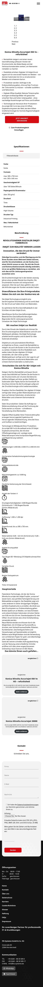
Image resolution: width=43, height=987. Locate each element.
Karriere (5, 902)
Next (13, 44)
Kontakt (5, 890)
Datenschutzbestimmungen (27, 805)
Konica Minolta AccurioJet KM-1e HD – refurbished (22, 680)
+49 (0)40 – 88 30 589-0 (16, 959)
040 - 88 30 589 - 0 (14, 3)
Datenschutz (7, 898)
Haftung (5, 913)
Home (4, 886)
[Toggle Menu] (38, 3)
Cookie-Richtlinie (9, 905)
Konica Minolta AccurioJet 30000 (21, 721)
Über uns (5, 894)
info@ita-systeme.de (16, 964)
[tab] (21, 155)
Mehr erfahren (21, 692)
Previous (15, 42)
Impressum (6, 921)
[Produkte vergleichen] (33, 658)
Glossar (5, 909)
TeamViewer (10, 974)
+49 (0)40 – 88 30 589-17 (17, 961)
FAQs (4, 917)
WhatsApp (10, 968)
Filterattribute (12, 156)
